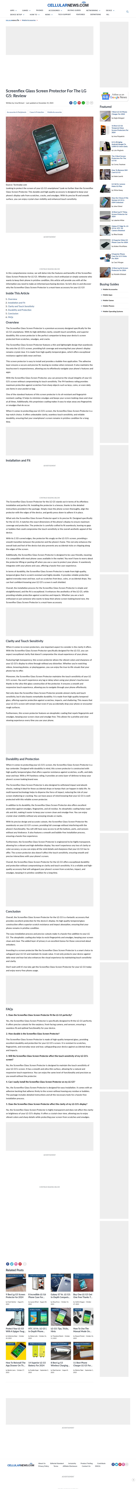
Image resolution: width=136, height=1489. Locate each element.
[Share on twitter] (75, 102)
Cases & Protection (37, 112)
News (47, 14)
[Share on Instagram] (16, 1264)
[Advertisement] (68, 1483)
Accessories (54, 10)
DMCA (97, 1466)
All (107, 14)
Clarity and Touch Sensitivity (21, 306)
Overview (12, 299)
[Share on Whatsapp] (83, 102)
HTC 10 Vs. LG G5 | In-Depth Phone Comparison (37, 1331)
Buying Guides (74, 10)
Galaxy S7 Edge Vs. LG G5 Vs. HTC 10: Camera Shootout (120, 228)
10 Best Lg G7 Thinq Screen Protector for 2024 (119, 214)
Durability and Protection (19, 310)
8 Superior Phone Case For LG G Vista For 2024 (119, 256)
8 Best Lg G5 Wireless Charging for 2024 (59, 1365)
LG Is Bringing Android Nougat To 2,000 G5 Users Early (120, 144)
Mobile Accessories (54, 112)
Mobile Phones (108, 306)
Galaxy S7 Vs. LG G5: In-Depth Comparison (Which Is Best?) (61, 1297)
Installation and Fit (16, 303)
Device (109, 10)
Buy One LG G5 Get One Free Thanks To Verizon (82, 1297)
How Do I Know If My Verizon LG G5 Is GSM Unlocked (120, 200)
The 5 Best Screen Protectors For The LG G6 (119, 158)
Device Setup (16, 14)
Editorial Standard (57, 1463)
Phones (39, 10)
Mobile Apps (107, 295)
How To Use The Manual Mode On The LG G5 (81, 1331)
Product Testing (87, 1463)
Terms (56, 1466)
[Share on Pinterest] (79, 102)
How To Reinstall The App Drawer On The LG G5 (16, 1365)
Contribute (101, 1463)
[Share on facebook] (70, 102)
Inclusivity (72, 1463)
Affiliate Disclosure (70, 1466)
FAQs (10, 317)
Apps (12, 10)
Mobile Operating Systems (113, 311)
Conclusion (13, 314)
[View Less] (24, 1264)
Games (25, 10)
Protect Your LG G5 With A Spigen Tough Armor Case (15, 1331)
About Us (41, 1463)
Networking (92, 10)
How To (33, 14)
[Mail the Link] (91, 102)
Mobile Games (108, 300)
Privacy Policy (43, 1466)
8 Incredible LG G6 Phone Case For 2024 (37, 1297)
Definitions (95, 14)
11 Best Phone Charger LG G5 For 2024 (82, 1365)
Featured (80, 14)
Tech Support (64, 14)
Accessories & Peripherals (16, 112)
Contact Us (86, 1466)
